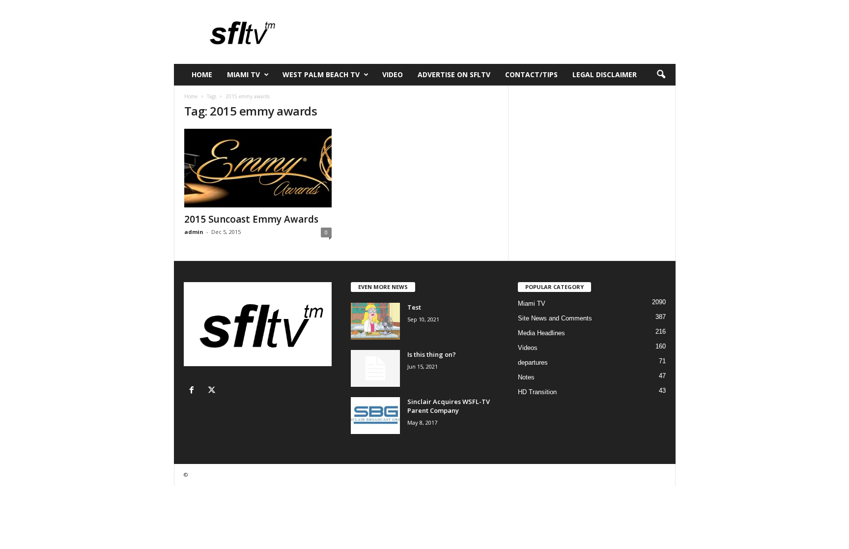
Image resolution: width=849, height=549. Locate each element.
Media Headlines (541, 333)
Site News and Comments (555, 318)
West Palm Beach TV (321, 74)
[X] (213, 391)
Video (392, 74)
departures (533, 362)
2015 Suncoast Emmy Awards (251, 219)
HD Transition (537, 392)
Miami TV (243, 74)
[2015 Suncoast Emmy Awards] (258, 168)
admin (193, 231)
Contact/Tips (531, 74)
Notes (526, 377)
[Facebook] (194, 391)
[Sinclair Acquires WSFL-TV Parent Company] (375, 415)
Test (414, 307)
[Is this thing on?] (375, 368)
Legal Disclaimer (604, 74)
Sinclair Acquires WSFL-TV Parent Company (448, 406)
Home (202, 74)
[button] (661, 75)
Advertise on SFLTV (454, 74)
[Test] (375, 321)
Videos (528, 347)
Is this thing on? (431, 354)
